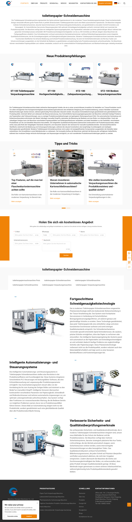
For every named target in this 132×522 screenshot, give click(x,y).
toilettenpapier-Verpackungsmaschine (57, 285)
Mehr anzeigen (16, 201)
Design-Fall (54, 3)
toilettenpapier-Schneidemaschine (57, 280)
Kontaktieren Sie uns (88, 3)
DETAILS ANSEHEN (22, 75)
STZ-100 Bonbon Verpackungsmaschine (109, 93)
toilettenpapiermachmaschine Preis (26, 280)
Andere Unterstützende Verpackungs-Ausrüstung (55, 510)
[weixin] (129, 262)
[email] (129, 257)
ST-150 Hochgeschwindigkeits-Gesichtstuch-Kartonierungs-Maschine (51, 93)
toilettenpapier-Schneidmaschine (87, 280)
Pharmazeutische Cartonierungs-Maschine (53, 500)
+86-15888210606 (104, 503)
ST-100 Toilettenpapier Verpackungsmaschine (22, 93)
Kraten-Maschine (45, 507)
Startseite (24, 3)
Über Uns (34, 3)
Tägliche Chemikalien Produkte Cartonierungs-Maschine (58, 503)
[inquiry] (129, 267)
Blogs (81, 513)
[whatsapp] (129, 253)
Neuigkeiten (73, 3)
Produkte (43, 3)
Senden (66, 255)
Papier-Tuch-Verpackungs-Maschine (51, 493)
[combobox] (47, 235)
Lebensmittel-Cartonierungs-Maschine (52, 497)
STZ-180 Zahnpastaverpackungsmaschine (80, 93)
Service (63, 3)
